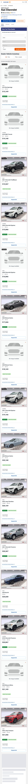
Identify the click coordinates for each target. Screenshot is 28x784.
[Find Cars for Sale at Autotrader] (7, 2)
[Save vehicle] (25, 64)
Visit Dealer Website (8, 21)
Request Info (14, 107)
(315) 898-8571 (4, 16)
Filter (8, 57)
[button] (24, 2)
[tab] (2, 24)
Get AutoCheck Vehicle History (7, 104)
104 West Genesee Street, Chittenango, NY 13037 (11, 14)
